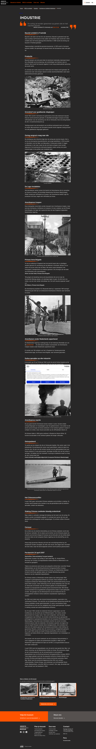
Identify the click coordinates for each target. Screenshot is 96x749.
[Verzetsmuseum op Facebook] (21, 732)
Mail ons (65, 733)
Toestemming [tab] (33, 369)
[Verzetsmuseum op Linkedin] (27, 732)
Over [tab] (63, 369)
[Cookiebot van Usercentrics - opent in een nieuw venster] (65, 366)
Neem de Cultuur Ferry (39, 735)
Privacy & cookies (28, 746)
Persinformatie (66, 740)
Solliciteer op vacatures (54, 733)
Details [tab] (48, 369)
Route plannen (37, 733)
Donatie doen (52, 732)
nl (92, 2)
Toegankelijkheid (38, 732)
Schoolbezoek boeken (39, 730)
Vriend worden (52, 729)
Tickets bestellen (38, 729)
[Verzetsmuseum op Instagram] (24, 732)
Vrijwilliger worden (53, 730)
